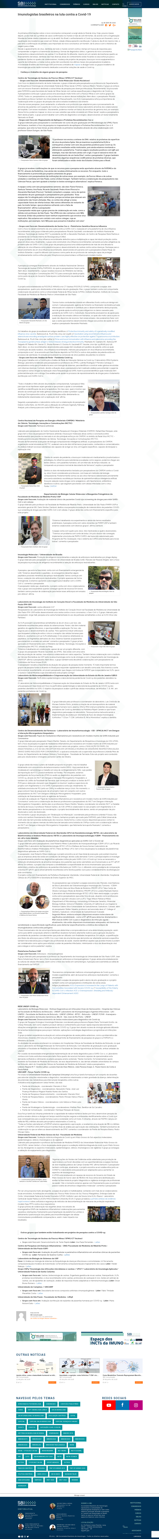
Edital (73, 1416)
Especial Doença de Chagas (66, 1421)
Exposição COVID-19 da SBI (50, 1427)
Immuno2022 (51, 1439)
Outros (67, 1462)
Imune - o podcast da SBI (27, 1451)
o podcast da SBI (35, 1462)
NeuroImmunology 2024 (43, 1456)
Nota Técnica (71, 1456)
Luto (27, 1456)
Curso (20, 1410)
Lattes (67, 1255)
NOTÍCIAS (105, 4)
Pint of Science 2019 (57, 1468)
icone (124, 6)
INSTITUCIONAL (51, 4)
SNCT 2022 (63, 1480)
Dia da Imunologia (59, 1410)
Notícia (21, 1462)
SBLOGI (95, 4)
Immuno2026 (22, 1445)
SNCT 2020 (50, 1480)
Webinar (75, 1480)
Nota (59, 1456)
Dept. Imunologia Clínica (37, 1410)
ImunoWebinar (47, 1451)
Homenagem (53, 1433)
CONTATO (115, 4)
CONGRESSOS (65, 4)
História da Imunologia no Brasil (31, 1433)
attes (29, 1266)
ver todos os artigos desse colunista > (43, 1318)
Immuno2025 (80, 1439)
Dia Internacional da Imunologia (31, 1416)
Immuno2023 (65, 1439)
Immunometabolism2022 (55, 1445)
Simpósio (38, 1480)
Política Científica (25, 1474)
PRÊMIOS (76, 4)
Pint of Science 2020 (77, 1468)
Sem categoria (24, 1480)
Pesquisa (41, 1468)
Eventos (32, 1427)
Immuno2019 (22, 1439)
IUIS (19, 1456)
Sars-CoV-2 (41, 1474)
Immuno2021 (37, 1439)
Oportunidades (53, 1462)
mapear (77, 65)
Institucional (76, 1451)
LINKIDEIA (137, 1536)
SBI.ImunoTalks (71, 1474)
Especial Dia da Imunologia (40, 1421)
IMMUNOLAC (36, 1445)
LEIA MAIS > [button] (52, 1382)
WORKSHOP (22, 1486)
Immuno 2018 (68, 1433)
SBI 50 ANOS (55, 1474)
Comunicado (51, 1404)
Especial (21, 1421)
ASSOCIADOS (134, 4)
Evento (21, 1427)
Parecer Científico (25, 1468)
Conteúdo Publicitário (69, 1404)
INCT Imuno (62, 1451)
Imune (72, 1445)
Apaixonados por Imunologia (29, 1404)
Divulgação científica (57, 1416)
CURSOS (86, 4)
